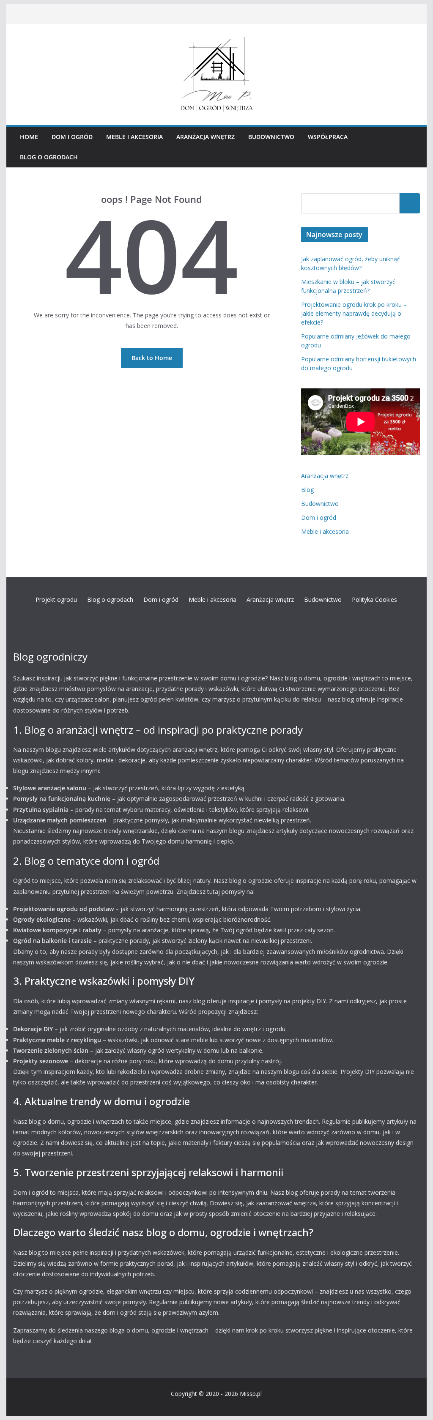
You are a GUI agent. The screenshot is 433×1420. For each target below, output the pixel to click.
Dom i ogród (72, 137)
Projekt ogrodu (56, 599)
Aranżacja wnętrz (205, 137)
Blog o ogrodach (49, 157)
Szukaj (410, 203)
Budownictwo (271, 137)
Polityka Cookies (374, 599)
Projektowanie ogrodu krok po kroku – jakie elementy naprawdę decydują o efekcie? (354, 313)
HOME (29, 137)
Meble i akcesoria (134, 137)
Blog (307, 490)
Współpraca (328, 137)
